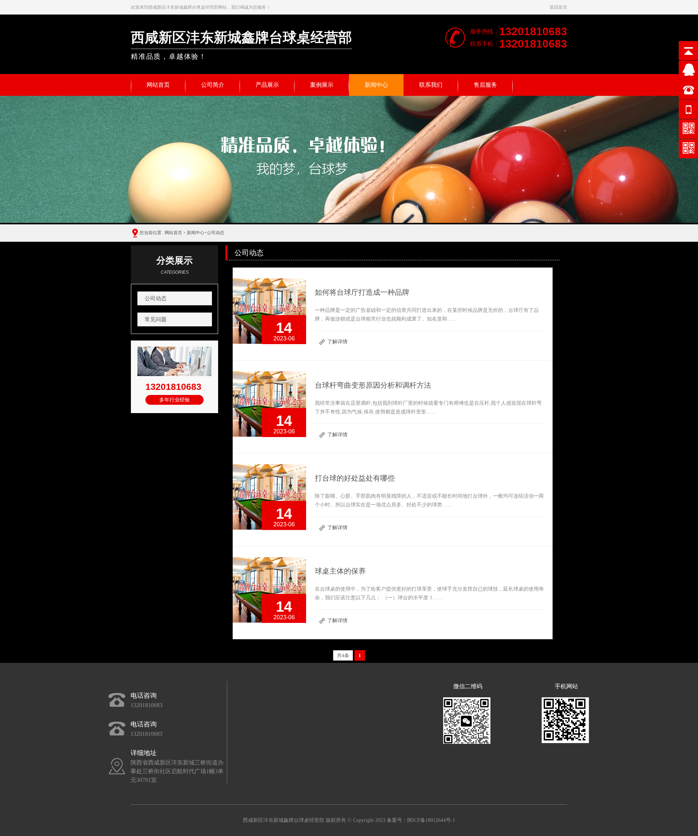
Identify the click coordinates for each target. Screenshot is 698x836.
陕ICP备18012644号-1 (431, 820)
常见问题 (156, 319)
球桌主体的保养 (340, 571)
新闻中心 (376, 85)
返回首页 (558, 7)
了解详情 (337, 341)
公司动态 (215, 232)
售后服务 (485, 85)
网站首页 (158, 85)
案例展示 (321, 85)
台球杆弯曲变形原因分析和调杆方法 (373, 385)
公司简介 (212, 85)
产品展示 (267, 85)
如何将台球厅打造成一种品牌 (362, 292)
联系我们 (430, 85)
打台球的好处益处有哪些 (355, 478)
